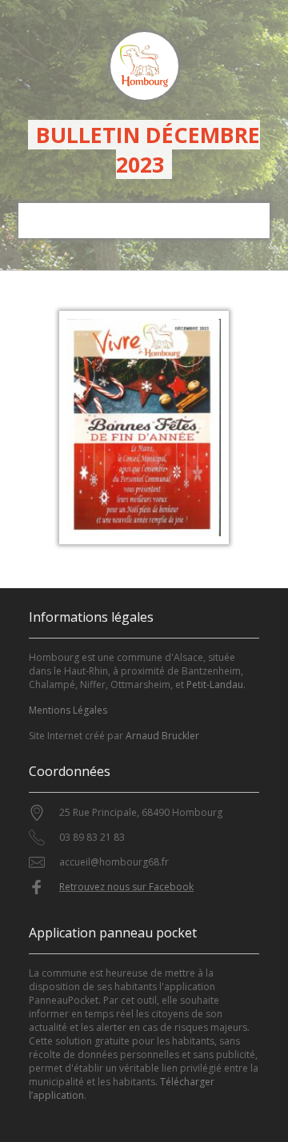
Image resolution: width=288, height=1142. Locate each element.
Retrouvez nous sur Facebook (126, 886)
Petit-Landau (214, 684)
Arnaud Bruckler (162, 735)
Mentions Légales (68, 710)
